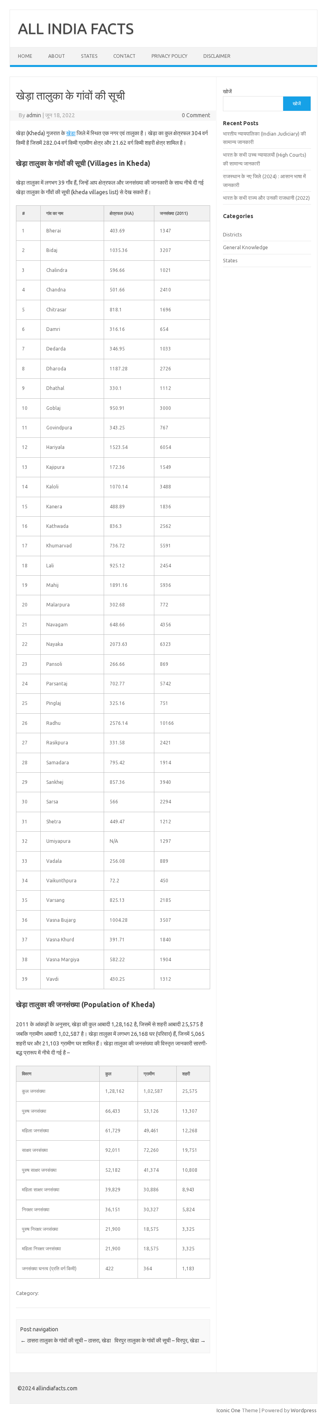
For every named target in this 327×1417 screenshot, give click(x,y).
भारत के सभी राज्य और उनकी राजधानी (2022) (266, 198)
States (89, 56)
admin (33, 115)
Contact (124, 56)
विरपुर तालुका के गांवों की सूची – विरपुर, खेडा (160, 1340)
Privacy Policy (169, 56)
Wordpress (304, 1410)
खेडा (70, 133)
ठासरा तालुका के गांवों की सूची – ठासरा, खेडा (65, 1340)
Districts (232, 234)
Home (25, 56)
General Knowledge (245, 247)
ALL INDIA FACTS (76, 28)
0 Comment (196, 115)
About (56, 56)
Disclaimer (216, 56)
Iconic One (228, 1410)
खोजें (227, 91)
